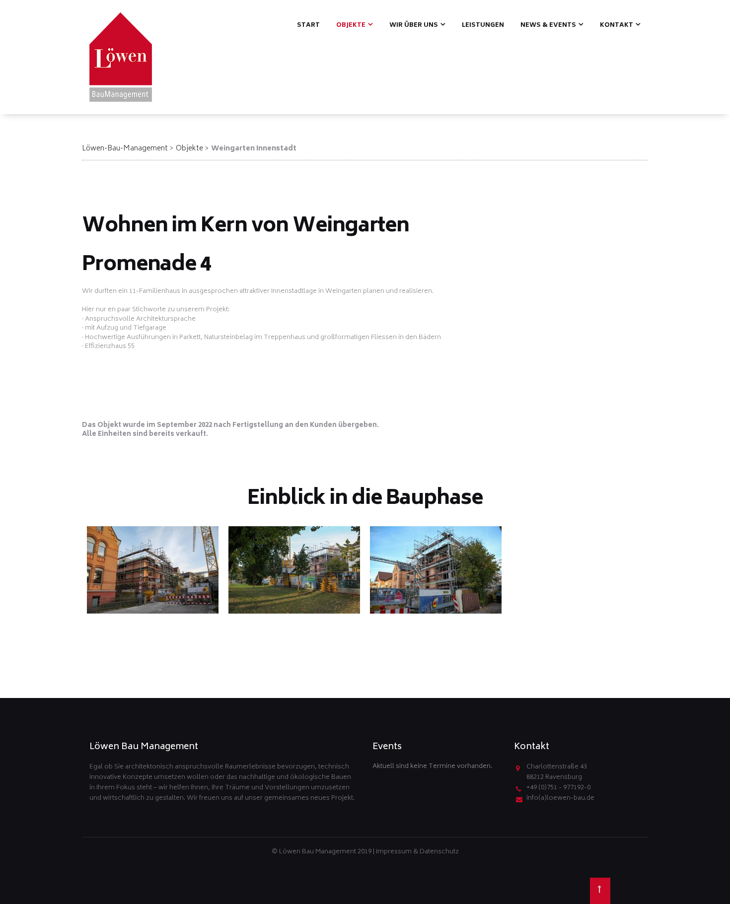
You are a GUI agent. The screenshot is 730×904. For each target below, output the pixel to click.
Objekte (189, 148)
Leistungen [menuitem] (483, 25)
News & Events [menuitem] (548, 25)
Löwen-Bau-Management (125, 148)
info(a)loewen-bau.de (560, 798)
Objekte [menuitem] (350, 25)
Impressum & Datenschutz (417, 852)
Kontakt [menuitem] (616, 25)
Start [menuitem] (308, 25)
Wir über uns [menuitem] (413, 25)
